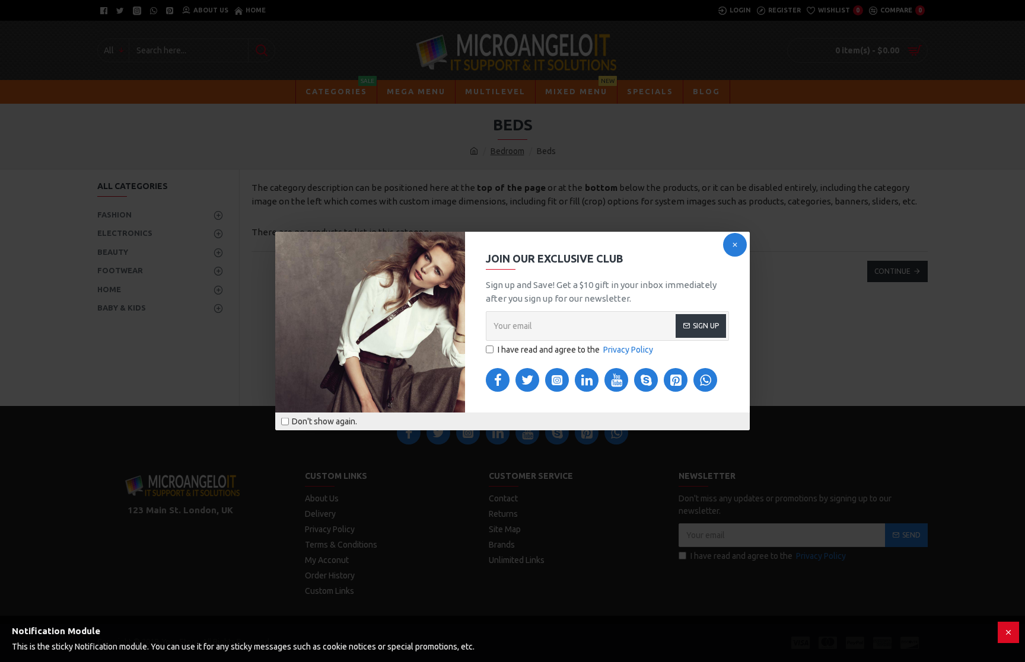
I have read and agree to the (575, 349)
